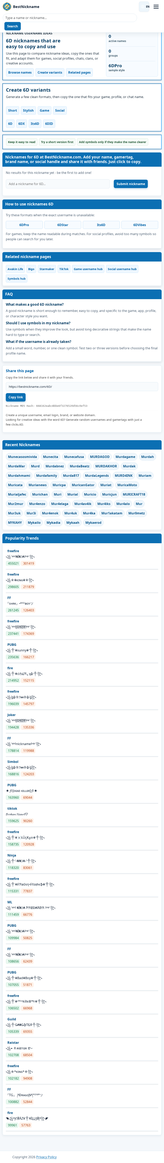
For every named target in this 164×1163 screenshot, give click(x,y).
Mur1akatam (111, 513)
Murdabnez (55, 466)
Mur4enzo (37, 504)
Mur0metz (136, 513)
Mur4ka (89, 513)
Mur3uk (14, 513)
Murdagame (125, 457)
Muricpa (59, 485)
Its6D (35, 123)
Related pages (79, 72)
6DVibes (139, 225)
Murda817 (71, 475)
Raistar (13, 1042)
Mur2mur (15, 504)
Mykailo (34, 522)
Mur (139, 504)
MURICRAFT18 (134, 494)
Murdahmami (19, 475)
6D (10, 123)
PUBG (11, 644)
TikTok (64, 269)
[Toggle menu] (156, 6)
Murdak (129, 466)
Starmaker (47, 269)
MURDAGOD (100, 457)
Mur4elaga (59, 504)
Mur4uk (70, 513)
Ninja (11, 855)
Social (60, 110)
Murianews (38, 485)
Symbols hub (17, 278)
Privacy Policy (46, 1157)
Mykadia (53, 522)
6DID (49, 123)
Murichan (40, 494)
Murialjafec (17, 494)
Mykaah (72, 522)
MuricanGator (83, 485)
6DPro (24, 225)
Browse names (20, 72)
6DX (21, 123)
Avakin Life (15, 269)
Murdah (147, 457)
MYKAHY (15, 522)
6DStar (62, 225)
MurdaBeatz (79, 466)
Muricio (90, 494)
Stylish (28, 110)
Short (12, 110)
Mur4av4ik (82, 504)
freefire (13, 551)
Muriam (145, 475)
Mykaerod (93, 522)
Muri (57, 494)
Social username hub (122, 269)
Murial (72, 494)
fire (10, 668)
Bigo (31, 269)
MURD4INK (124, 475)
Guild (11, 1019)
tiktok (12, 808)
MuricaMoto (127, 485)
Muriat (105, 485)
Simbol (12, 761)
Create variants (50, 72)
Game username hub (88, 269)
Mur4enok (50, 513)
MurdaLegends (97, 475)
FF (9, 598)
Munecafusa (74, 457)
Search (12, 26)
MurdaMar (16, 466)
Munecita (50, 457)
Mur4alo (123, 504)
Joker (11, 715)
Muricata (15, 485)
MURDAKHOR (106, 466)
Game (44, 110)
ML (9, 902)
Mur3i (31, 513)
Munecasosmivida (22, 457)
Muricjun (109, 494)
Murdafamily (46, 475)
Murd (35, 466)
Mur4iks (103, 504)
